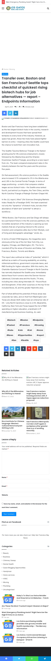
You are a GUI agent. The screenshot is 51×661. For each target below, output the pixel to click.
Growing (40, 325)
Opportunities (25, 335)
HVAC (5, 579)
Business (6, 557)
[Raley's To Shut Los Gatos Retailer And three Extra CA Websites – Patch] (8, 598)
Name (4, 477)
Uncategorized (8, 589)
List (30, 330)
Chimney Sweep (9, 560)
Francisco (25, 325)
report (41, 335)
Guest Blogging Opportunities (14, 568)
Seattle (25, 340)
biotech (11, 320)
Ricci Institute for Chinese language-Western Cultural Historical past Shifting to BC (13, 424)
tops (37, 340)
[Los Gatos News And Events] (15, 8)
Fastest (11, 325)
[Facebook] (6, 348)
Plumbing (6, 586)
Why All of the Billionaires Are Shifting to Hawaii (12, 392)
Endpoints (38, 320)
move (40, 330)
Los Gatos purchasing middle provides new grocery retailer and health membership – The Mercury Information (31, 625)
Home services (9, 575)
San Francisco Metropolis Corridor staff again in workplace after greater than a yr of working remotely (37, 426)
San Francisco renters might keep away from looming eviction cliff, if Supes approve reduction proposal (37, 395)
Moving (12, 69)
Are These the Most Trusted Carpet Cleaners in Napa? (25, 606)
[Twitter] (12, 348)
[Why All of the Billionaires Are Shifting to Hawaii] (13, 382)
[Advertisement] (25, 41)
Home (5, 69)
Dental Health (8, 564)
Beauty (6, 553)
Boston (24, 320)
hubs (11, 330)
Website (5, 495)
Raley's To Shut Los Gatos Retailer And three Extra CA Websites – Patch (33, 596)
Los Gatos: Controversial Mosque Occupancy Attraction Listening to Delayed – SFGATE (32, 637)
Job (21, 330)
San (14, 340)
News (10, 335)
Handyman (7, 571)
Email (4, 486)
